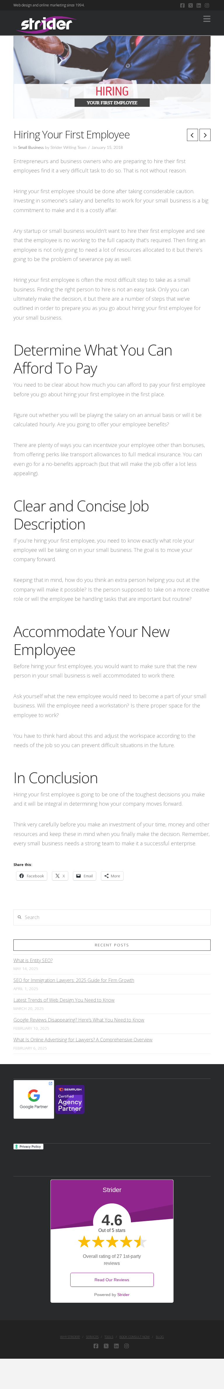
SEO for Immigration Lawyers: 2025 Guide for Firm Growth (73, 980)
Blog (160, 1337)
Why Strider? (70, 1337)
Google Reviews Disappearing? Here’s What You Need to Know (78, 1020)
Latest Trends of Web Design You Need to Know (64, 1000)
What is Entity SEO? (32, 960)
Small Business (31, 148)
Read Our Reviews (111, 1279)
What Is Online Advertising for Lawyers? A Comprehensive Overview (83, 1039)
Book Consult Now (134, 1337)
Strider (123, 1294)
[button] (207, 19)
